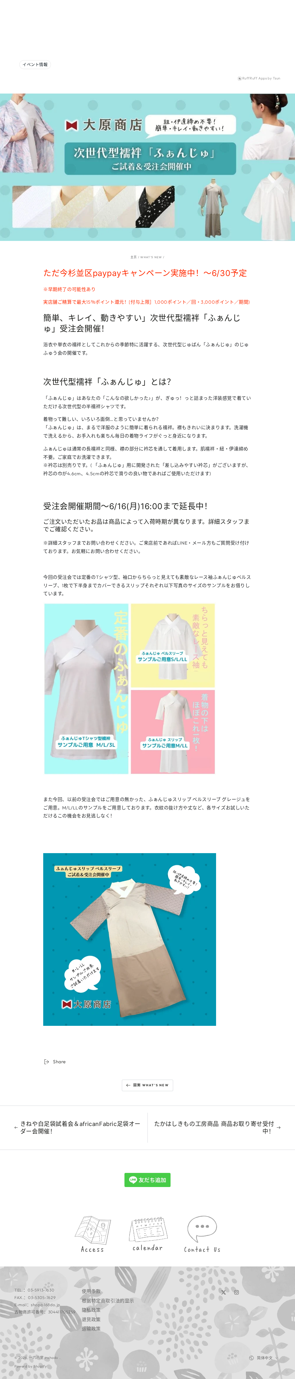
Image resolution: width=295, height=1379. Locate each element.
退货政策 (91, 1319)
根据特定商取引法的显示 (108, 1301)
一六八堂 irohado (44, 1357)
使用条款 (91, 1291)
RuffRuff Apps (254, 78)
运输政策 (91, 1329)
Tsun (277, 78)
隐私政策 (91, 1310)
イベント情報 (35, 64)
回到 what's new (151, 1085)
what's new (151, 257)
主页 (134, 257)
